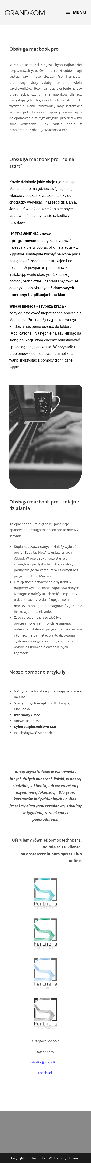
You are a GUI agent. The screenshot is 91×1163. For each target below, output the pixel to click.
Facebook (45, 1072)
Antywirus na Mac (28, 721)
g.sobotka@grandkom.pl (45, 1062)
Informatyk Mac (27, 715)
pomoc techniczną (65, 840)
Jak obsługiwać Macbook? (33, 732)
